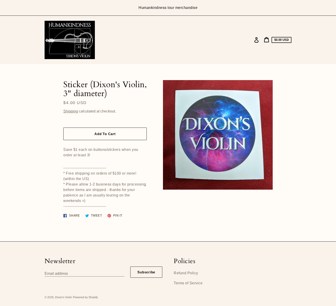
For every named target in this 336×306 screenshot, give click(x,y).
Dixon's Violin (63, 297)
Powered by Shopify (85, 297)
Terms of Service (188, 283)
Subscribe (146, 272)
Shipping (70, 111)
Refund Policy (186, 273)
